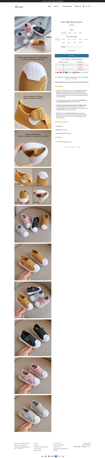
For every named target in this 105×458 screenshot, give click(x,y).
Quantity (63, 46)
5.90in (85, 39)
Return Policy (57, 447)
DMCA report (87, 443)
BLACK (69, 32)
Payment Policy (57, 443)
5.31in (74, 39)
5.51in (80, 39)
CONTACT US (77, 6)
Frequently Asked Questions (41, 447)
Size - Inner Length (72, 36)
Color (71, 30)
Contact (36, 445)
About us (36, 443)
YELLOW (64, 32)
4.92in (63, 39)
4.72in (57, 39)
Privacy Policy (37, 448)
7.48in (80, 42)
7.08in (74, 42)
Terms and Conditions (59, 445)
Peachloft (88, 445)
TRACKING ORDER (67, 6)
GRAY (80, 32)
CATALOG (56, 6)
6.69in (68, 42)
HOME (49, 6)
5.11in (68, 39)
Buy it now (72, 55)
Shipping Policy (37, 450)
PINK (75, 32)
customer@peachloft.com (24, 443)
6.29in (63, 42)
